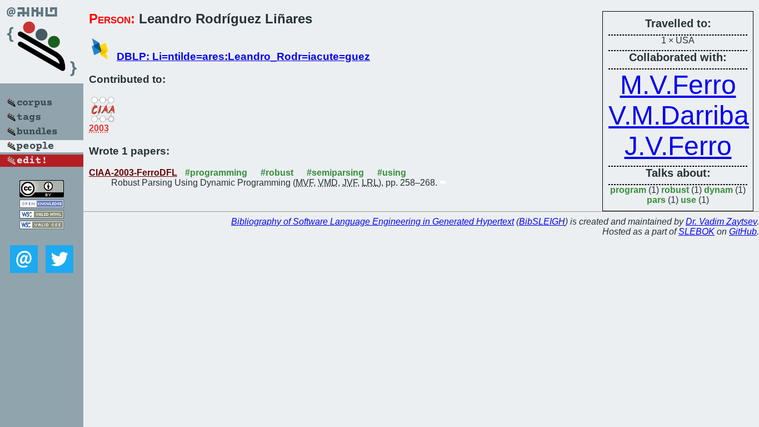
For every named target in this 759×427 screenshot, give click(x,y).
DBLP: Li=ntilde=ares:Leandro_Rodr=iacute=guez (243, 56)
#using (391, 172)
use (688, 200)
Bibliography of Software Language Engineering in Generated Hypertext (372, 221)
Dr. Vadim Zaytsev (721, 221)
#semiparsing (335, 172)
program (628, 190)
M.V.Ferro (678, 85)
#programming (216, 172)
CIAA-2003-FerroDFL (133, 172)
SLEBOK (696, 231)
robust (675, 190)
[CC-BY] (41, 194)
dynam (718, 190)
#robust (277, 172)
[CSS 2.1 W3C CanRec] (41, 237)
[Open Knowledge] (41, 205)
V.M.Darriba (678, 115)
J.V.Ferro (678, 146)
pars (656, 200)
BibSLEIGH (542, 221)
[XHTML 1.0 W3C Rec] (41, 215)
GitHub (743, 231)
